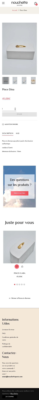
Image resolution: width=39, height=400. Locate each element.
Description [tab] (7, 133)
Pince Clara (19, 273)
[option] (19, 258)
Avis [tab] (18, 133)
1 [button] (14, 284)
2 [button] (17, 284)
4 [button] (21, 284)
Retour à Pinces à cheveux (20, 298)
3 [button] (19, 284)
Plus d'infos (14, 394)
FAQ (4, 333)
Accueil (14, 10)
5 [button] (24, 284)
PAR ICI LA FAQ (19, 193)
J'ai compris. (9, 396)
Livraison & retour (8, 330)
